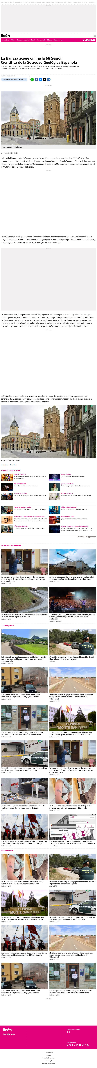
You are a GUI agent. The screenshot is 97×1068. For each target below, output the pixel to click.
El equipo (48, 1055)
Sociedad (26, 40)
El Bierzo (49, 40)
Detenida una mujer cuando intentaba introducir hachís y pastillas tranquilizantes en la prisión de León (24, 769)
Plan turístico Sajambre (17, 2)
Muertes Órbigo (26, 2)
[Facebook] (36, 79)
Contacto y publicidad (48, 1063)
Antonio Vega (53, 846)
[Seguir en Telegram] (74, 1045)
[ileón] (13, 1029)
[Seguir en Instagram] (77, 1045)
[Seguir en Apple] (69, 1032)
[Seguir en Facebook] (72, 1045)
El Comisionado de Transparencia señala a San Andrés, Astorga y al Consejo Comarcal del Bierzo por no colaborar (72, 842)
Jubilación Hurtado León (83, 2)
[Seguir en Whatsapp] (85, 1045)
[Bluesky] (40, 79)
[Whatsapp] (32, 79)
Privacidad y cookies (48, 1058)
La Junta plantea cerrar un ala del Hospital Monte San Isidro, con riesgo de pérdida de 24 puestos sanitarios (70, 733)
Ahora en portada (7, 626)
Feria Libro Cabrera (46, 2)
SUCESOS (75, 2)
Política (13, 40)
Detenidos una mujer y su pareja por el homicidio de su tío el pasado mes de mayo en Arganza (72, 658)
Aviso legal (48, 1061)
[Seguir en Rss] (88, 1045)
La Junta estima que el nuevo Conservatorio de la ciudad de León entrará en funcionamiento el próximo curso (71, 578)
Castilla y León (58, 40)
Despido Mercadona (68, 2)
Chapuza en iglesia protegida (57, 2)
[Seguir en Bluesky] (67, 1045)
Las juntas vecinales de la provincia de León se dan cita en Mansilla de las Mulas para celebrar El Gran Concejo (24, 842)
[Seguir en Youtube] (80, 1045)
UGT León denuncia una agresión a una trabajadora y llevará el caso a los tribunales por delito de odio (70, 807)
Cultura (19, 40)
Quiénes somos (48, 1052)
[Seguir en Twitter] (70, 1045)
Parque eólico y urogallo (36, 2)
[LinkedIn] (48, 79)
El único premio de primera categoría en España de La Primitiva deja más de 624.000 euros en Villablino (22, 733)
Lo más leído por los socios (11, 546)
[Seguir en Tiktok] (83, 1045)
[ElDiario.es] (89, 40)
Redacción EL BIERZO (55, 621)
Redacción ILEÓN (6, 583)
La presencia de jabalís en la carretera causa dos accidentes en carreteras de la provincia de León (24, 615)
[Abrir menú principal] (95, 35)
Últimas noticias (7, 850)
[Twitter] (44, 79)
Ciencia (33, 40)
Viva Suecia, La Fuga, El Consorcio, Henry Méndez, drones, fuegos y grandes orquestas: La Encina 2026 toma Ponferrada (72, 616)
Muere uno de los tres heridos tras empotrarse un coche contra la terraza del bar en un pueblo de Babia (23, 807)
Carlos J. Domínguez (7, 663)
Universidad (41, 40)
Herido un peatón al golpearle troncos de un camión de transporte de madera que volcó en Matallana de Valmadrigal (71, 696)
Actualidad (5, 40)
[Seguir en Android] (67, 1032)
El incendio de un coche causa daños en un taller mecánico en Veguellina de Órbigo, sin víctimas (20, 695)
